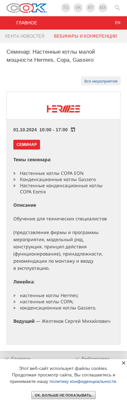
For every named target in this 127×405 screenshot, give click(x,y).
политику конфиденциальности (82, 381)
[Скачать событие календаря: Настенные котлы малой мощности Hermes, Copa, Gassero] (72, 129)
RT (90, 7)
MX (103, 7)
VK (78, 7)
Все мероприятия (101, 81)
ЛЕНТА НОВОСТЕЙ (24, 36)
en (117, 22)
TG (66, 7)
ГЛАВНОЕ (26, 22)
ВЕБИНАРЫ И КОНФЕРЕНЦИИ (85, 36)
